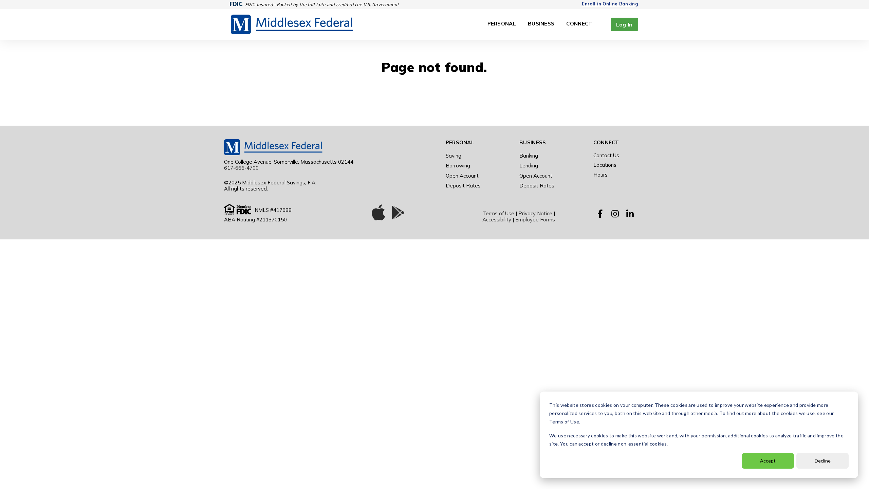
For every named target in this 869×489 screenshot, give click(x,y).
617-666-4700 (241, 168)
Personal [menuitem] (460, 142)
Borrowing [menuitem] (458, 165)
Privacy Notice (535, 213)
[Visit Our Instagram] (615, 213)
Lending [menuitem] (528, 165)
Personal (501, 24)
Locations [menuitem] (604, 165)
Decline (823, 461)
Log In (624, 24)
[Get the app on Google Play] (398, 214)
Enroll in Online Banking (610, 3)
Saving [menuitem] (453, 155)
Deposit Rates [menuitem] (463, 185)
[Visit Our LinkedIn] (630, 213)
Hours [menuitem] (600, 174)
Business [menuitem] (532, 142)
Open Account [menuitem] (462, 176)
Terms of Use (498, 213)
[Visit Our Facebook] (600, 213)
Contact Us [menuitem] (606, 155)
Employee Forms (535, 219)
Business (541, 24)
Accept (768, 461)
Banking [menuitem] (528, 155)
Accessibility (496, 219)
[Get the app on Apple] (378, 214)
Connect (579, 24)
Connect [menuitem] (606, 142)
